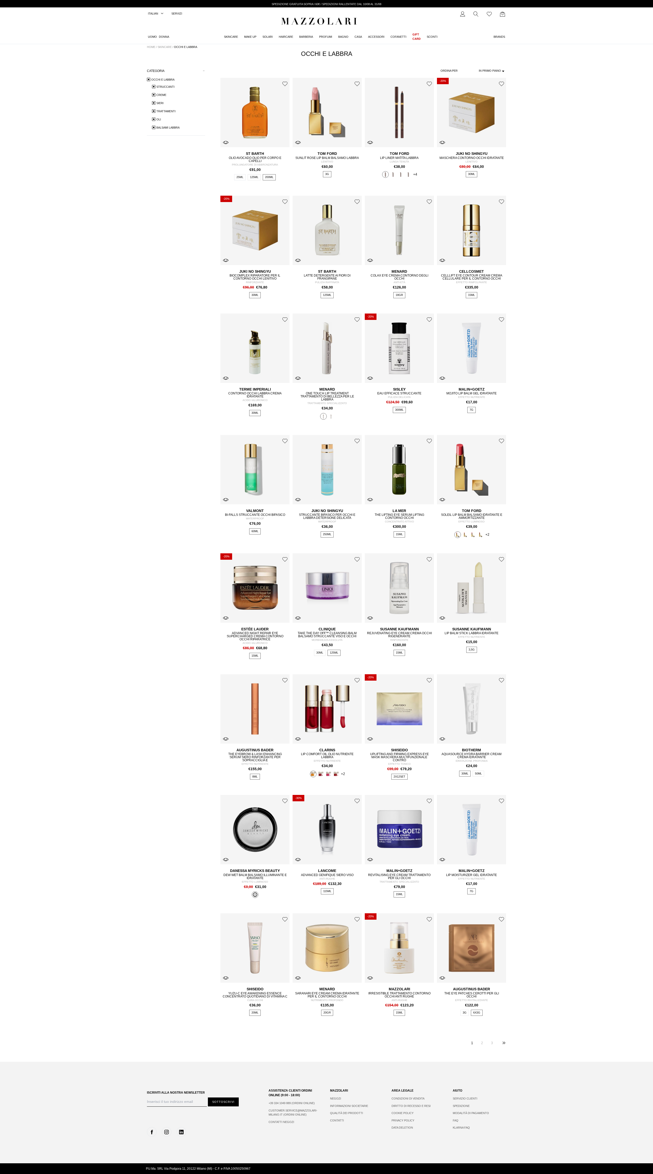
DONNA (164, 36)
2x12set (399, 776)
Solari (267, 36)
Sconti (432, 36)
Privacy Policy (403, 1120)
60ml (255, 531)
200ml (269, 177)
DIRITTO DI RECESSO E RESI (411, 1105)
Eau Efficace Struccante (399, 393)
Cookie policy (402, 1113)
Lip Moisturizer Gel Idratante (471, 875)
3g (327, 174)
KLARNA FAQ (461, 1127)
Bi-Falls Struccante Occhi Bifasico (255, 515)
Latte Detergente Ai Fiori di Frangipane (327, 277)
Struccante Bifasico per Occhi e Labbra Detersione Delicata (327, 516)
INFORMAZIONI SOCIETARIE (349, 1105)
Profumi (325, 36)
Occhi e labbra (185, 46)
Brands (499, 36)
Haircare (286, 36)
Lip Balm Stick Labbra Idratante (471, 633)
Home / (152, 46)
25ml (239, 177)
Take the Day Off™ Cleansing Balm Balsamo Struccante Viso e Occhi (327, 634)
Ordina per (449, 70)
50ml (478, 773)
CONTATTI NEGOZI (281, 1121)
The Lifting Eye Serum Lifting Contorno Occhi (399, 516)
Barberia (306, 36)
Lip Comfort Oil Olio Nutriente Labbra (327, 755)
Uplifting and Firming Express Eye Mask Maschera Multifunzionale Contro (399, 757)
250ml (327, 534)
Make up (250, 36)
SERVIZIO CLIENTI (465, 1098)
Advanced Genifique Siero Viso (327, 875)
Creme (161, 94)
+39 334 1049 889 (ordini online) (292, 1103)
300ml (399, 409)
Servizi (176, 13)
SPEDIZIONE (461, 1105)
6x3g (476, 1012)
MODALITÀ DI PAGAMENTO (471, 1113)
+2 (487, 534)
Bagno (343, 36)
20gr (327, 1012)
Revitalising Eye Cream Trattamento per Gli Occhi (399, 876)
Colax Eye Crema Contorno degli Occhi (399, 277)
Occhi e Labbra (162, 79)
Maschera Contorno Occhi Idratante (471, 158)
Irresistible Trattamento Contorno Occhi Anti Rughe (399, 995)
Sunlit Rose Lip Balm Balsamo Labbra (327, 158)
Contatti (337, 1120)
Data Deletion (402, 1127)
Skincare (231, 36)
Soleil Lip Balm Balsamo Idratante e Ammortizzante (471, 516)
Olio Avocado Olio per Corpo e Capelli (255, 159)
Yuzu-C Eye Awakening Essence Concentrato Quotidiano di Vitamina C (255, 995)
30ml (471, 174)
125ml (254, 177)
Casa (358, 36)
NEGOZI (335, 1098)
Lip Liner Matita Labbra (399, 158)
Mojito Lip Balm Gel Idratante (471, 393)
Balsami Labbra (168, 127)
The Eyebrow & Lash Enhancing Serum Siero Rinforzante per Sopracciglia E (255, 757)
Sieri (160, 103)
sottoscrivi (223, 1101)
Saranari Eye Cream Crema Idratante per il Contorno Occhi (327, 995)
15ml (471, 294)
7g (471, 409)
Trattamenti (165, 111)
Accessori (376, 36)
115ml (327, 891)
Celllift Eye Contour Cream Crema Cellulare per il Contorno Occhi (471, 277)
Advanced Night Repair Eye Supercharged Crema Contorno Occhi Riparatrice (255, 636)
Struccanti (165, 86)
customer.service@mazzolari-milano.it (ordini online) (293, 1112)
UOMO (152, 36)
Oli (158, 119)
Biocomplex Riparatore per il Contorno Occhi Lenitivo (255, 277)
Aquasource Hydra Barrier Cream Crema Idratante (471, 755)
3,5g (472, 649)
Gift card (416, 36)
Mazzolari (320, 22)
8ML (255, 776)
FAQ (455, 1120)
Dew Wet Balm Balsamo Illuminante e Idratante (255, 876)
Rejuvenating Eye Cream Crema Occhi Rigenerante (399, 634)
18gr (399, 294)
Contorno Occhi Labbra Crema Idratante (255, 395)
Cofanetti (398, 36)
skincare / (166, 46)
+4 (415, 174)
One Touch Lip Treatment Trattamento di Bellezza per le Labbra (327, 396)
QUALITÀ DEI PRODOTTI (346, 1113)
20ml (255, 1012)
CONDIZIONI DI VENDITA (408, 1098)
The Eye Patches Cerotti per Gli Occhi (471, 995)
